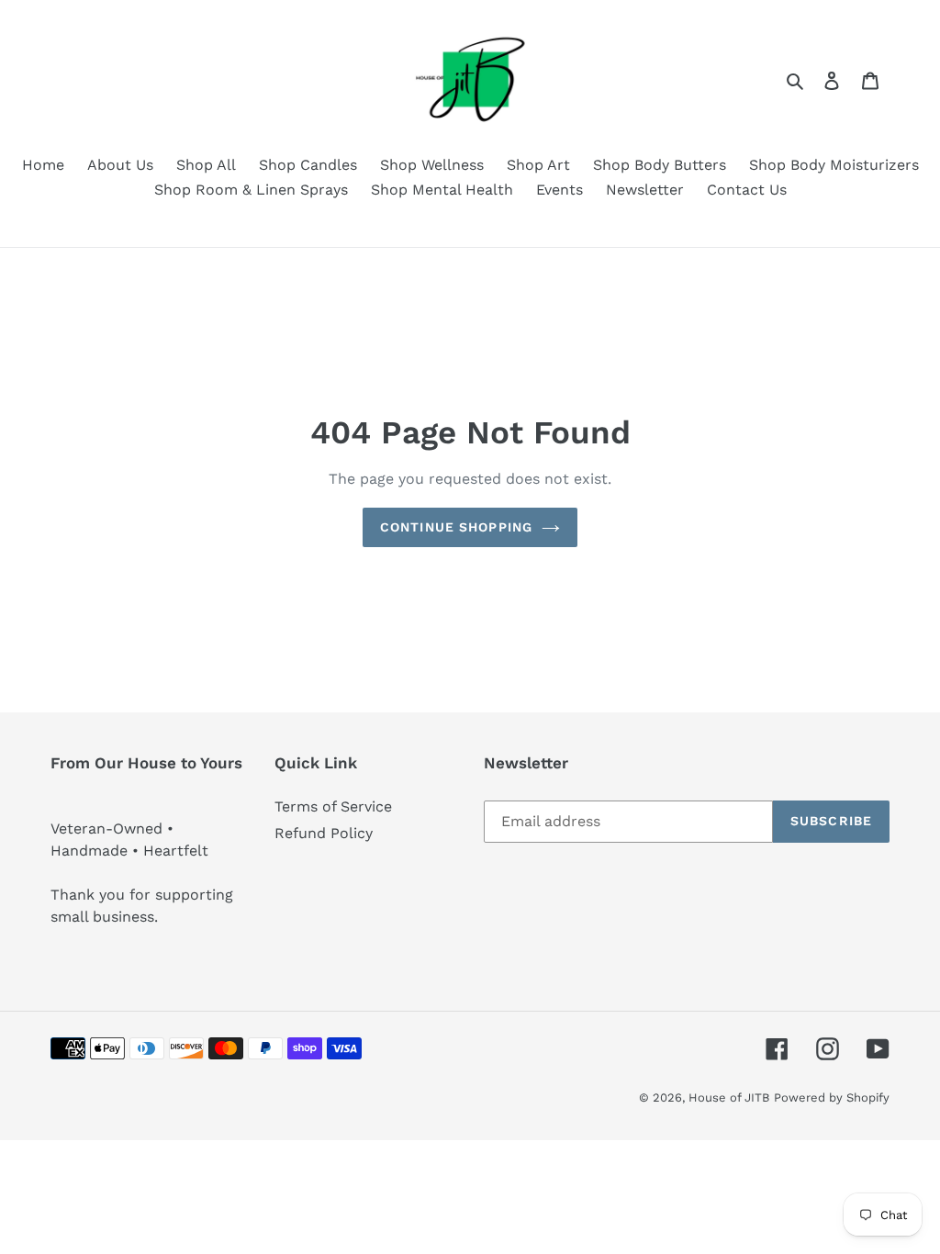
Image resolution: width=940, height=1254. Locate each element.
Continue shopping (456, 527)
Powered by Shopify (832, 1097)
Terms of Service (333, 806)
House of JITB (728, 1097)
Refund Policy (323, 833)
